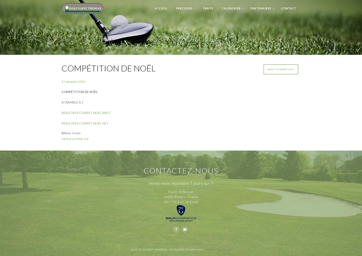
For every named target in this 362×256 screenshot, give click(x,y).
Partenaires (261, 8)
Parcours (184, 8)
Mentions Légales (218, 249)
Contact (288, 8)
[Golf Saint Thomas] (82, 7)
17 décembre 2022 (73, 81)
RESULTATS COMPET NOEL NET (85, 123)
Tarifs (208, 8)
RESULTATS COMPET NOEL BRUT (86, 113)
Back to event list (281, 69)
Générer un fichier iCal (75, 138)
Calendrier (231, 8)
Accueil (161, 8)
